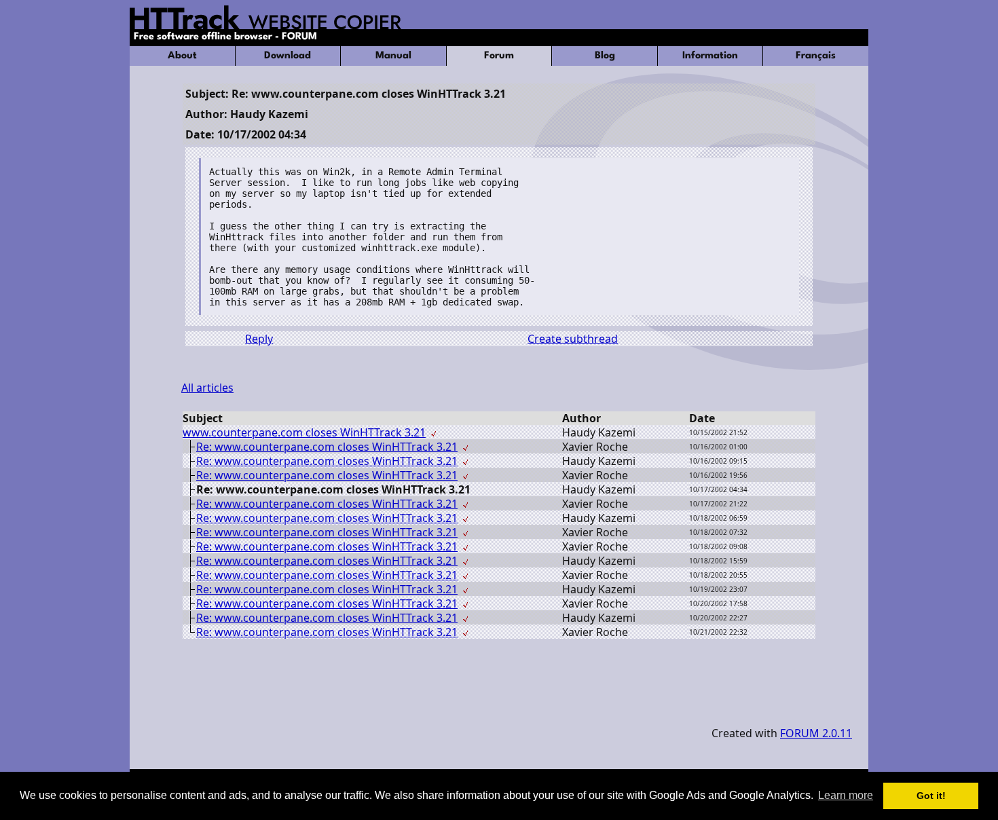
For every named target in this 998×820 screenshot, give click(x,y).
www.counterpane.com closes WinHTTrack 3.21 (304, 432)
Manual (393, 56)
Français (816, 56)
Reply (259, 338)
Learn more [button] (845, 795)
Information (710, 56)
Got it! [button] (931, 795)
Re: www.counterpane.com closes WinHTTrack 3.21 (327, 446)
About (182, 56)
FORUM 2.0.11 (816, 733)
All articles (207, 387)
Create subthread (573, 338)
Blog (605, 56)
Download (287, 56)
